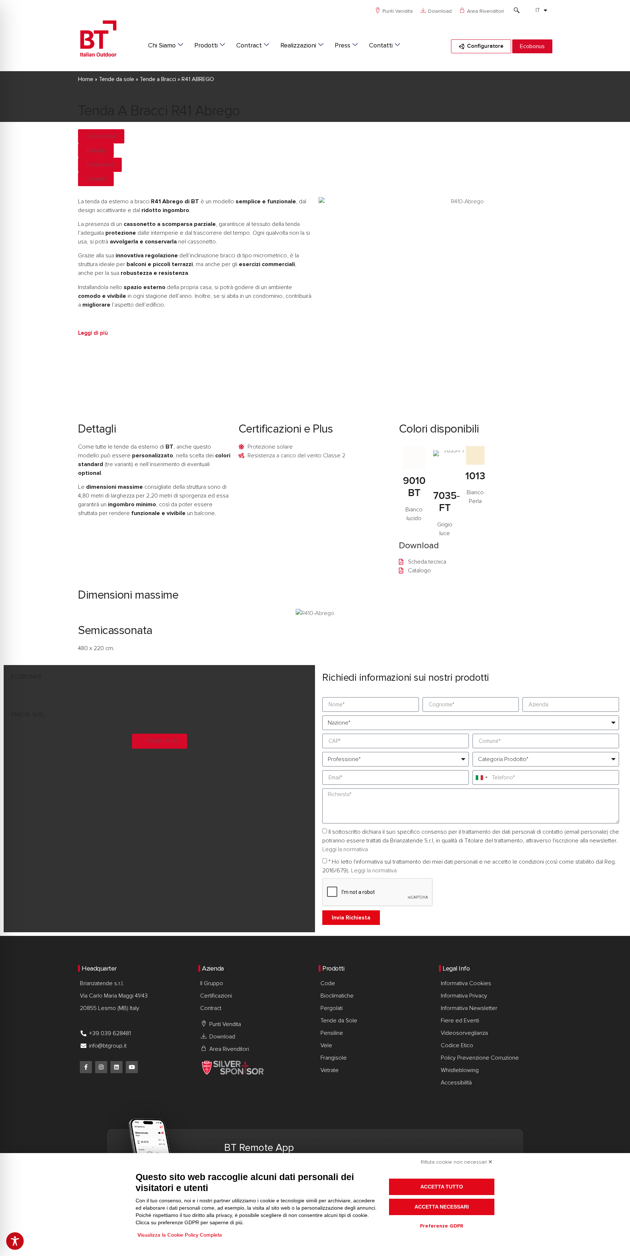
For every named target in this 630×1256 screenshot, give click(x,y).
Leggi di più (93, 333)
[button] (516, 11)
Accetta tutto (441, 1187)
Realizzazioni (298, 45)
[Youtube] (132, 1067)
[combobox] (481, 777)
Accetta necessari (442, 1207)
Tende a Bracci (158, 79)
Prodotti (206, 45)
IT (538, 10)
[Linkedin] (116, 1067)
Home (85, 79)
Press (342, 45)
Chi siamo (162, 45)
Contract (249, 45)
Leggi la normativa (345, 849)
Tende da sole (116, 79)
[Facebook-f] (86, 1067)
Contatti (381, 45)
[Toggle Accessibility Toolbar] (14, 1241)
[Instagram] (101, 1067)
